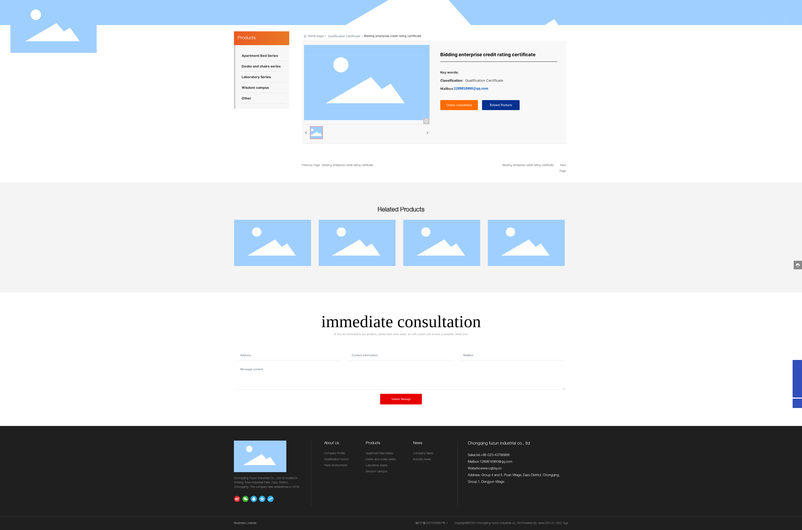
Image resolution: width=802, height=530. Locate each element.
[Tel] (797, 383)
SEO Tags (562, 523)
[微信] (245, 499)
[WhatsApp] (797, 374)
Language (778, 27)
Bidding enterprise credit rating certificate (347, 165)
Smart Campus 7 (526, 243)
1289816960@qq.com (471, 88)
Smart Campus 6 (442, 243)
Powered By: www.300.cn (538, 523)
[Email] (797, 364)
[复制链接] (270, 499)
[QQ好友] (254, 499)
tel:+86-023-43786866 (493, 455)
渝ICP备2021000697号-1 (431, 523)
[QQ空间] (262, 499)
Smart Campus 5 (357, 243)
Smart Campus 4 (273, 243)
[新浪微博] (237, 499)
